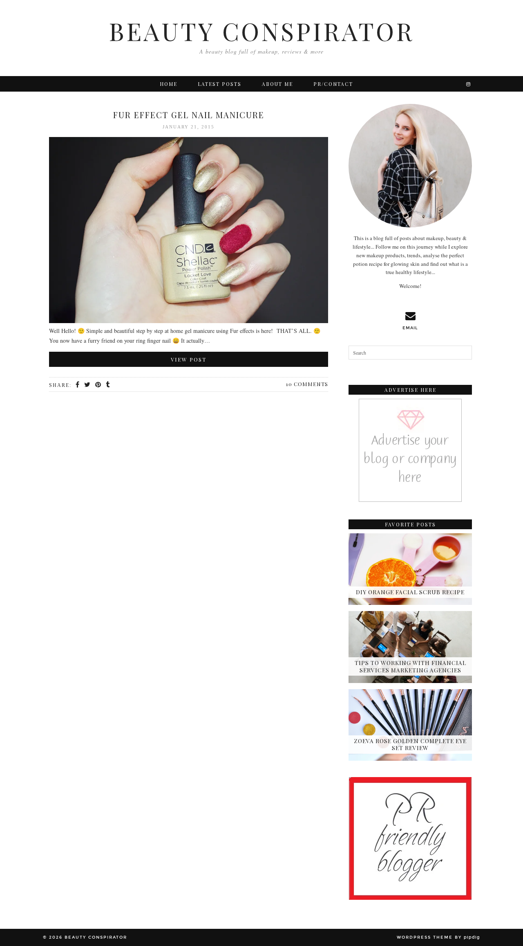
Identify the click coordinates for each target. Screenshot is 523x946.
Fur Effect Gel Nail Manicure (188, 114)
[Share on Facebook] (78, 384)
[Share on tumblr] (108, 384)
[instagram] (468, 84)
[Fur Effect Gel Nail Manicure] (188, 231)
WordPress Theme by (438, 937)
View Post (188, 359)
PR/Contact (333, 84)
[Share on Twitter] (87, 384)
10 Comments (307, 383)
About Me (277, 84)
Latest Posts (219, 84)
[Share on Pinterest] (98, 384)
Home (168, 84)
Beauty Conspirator (261, 30)
